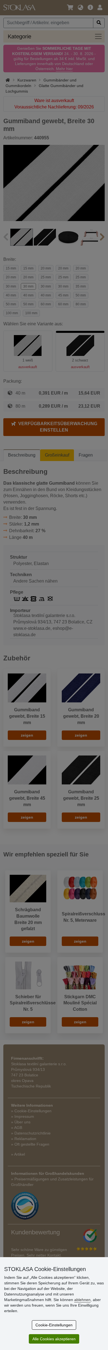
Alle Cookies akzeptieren (54, 1339)
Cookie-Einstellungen (54, 1325)
